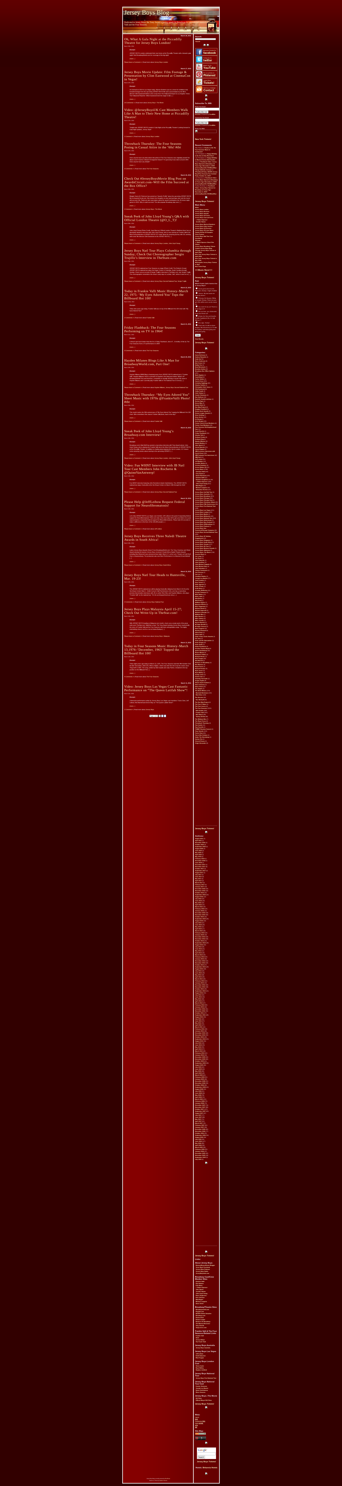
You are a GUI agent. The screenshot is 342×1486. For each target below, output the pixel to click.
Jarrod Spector (200, 447)
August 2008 (199, 1089)
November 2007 (200, 1107)
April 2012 (198, 1001)
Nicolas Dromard (200, 630)
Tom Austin (198, 725)
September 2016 (200, 894)
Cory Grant (199, 473)
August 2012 (199, 993)
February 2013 (200, 981)
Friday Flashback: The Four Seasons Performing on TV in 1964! (150, 329)
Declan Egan (199, 401)
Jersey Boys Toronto (202, 544)
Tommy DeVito (200, 716)
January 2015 (199, 935)
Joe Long (198, 556)
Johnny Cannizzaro (201, 570)
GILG (197, 1337)
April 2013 (198, 977)
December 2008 (200, 1081)
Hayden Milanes (159, 387)
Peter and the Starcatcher (203, 640)
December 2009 (200, 1057)
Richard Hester (200, 656)
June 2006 (198, 1141)
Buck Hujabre (199, 375)
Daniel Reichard (201, 475)
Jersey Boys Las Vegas (203, 510)
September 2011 (200, 1015)
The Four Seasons (153, 168)
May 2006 (198, 1143)
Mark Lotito (198, 596)
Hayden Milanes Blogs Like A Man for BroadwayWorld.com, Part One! (151, 362)
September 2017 (200, 870)
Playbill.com (200, 1311)
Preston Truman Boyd (202, 648)
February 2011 (199, 1029)
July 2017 (198, 874)
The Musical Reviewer (203, 1323)
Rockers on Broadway (202, 662)
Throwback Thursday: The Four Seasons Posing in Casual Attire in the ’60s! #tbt (152, 145)
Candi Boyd (199, 377)
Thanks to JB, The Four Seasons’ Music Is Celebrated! (205, 149)
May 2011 (198, 1023)
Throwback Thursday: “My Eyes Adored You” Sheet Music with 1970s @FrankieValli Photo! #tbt (157, 398)
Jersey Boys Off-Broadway (204, 524)
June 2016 (198, 900)
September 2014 (200, 943)
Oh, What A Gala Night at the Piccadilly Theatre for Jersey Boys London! (153, 41)
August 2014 (199, 945)
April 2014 (198, 953)
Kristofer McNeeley (201, 590)
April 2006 (198, 1145)
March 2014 (199, 955)
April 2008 (198, 1097)
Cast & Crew (199, 381)
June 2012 (198, 997)
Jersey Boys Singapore (202, 540)
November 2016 (200, 890)
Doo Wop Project (200, 407)
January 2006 (199, 1151)
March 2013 (199, 979)
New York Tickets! (203, 139)
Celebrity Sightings (201, 383)
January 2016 (199, 910)
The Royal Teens (200, 721)
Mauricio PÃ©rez (200, 604)
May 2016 (198, 902)
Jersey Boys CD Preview (203, 228)
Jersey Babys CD (200, 467)
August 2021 (199, 838)
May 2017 (198, 878)
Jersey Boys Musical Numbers (205, 224)
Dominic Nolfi (200, 477)
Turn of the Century (201, 735)
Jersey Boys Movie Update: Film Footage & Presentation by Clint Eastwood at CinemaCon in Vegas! (157, 75)
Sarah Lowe (199, 676)
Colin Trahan (199, 393)
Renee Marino (199, 652)
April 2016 (198, 904)
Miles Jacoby (199, 620)
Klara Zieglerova (201, 1295)
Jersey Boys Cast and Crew (204, 217)
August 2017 (199, 872)
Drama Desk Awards (201, 411)
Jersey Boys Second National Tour (165, 281)
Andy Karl (198, 359)
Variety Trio (198, 739)
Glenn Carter (200, 1366)
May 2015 (198, 926)
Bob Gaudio (199, 710)
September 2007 (200, 1111)
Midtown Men (199, 614)
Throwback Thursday (202, 723)
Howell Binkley (200, 443)
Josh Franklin (199, 580)
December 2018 (200, 860)
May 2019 (198, 856)
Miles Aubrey (199, 618)
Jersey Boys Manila (201, 514)
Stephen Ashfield (201, 1370)
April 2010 (198, 1049)
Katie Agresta (199, 584)
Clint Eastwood (200, 389)
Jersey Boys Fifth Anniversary (205, 504)
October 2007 (199, 1109)
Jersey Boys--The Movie (155, 102)
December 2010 (200, 1033)
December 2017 (200, 864)
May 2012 (198, 999)
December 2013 (200, 961)
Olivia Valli (198, 634)
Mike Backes (199, 616)
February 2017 (200, 884)
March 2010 (199, 1051)
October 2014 (199, 941)
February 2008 (200, 1101)
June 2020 (198, 850)
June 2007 (198, 1117)
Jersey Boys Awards (202, 213)
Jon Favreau (199, 572)
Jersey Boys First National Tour (205, 506)
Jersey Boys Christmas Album (205, 502)
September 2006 (200, 1135)
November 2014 (200, 939)
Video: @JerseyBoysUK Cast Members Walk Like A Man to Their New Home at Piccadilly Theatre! (156, 113)
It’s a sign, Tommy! (204, 323)
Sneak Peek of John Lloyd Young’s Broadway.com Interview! (149, 432)
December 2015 (200, 912)
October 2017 (199, 868)
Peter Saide (199, 644)
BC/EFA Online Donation (203, 1313)
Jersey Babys (200, 1339)
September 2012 (200, 991)
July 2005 (198, 1159)
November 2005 (200, 1155)
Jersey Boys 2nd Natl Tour (203, 492)
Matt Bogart (199, 485)
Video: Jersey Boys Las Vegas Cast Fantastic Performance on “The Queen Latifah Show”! (156, 688)
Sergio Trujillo (182, 281)
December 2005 (200, 1153)
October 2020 (199, 844)
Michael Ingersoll (200, 610)
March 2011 (199, 1027)
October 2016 (199, 892)
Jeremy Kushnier (200, 465)
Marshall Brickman (202, 693)
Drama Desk (200, 1317)
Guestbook (198, 238)
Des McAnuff (200, 699)
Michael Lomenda (201, 612)
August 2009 (199, 1065)
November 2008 (200, 1083)
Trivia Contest (199, 234)
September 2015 (200, 918)
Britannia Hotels (210, 1467)
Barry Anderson (200, 361)
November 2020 (200, 842)
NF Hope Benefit (200, 624)
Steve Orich (199, 686)
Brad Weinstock (200, 367)
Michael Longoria (201, 487)
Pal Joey (198, 638)
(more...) (132, 58)
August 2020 (199, 848)
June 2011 (198, 1021)
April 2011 (198, 1025)
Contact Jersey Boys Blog (203, 248)
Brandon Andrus (200, 369)
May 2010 (198, 1047)
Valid (199, 1423)
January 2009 (199, 1079)
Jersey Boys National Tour (155, 602)
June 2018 (198, 862)
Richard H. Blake (200, 654)
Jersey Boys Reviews (202, 211)
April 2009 (198, 1073)
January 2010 (199, 1055)
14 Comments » (129, 102)
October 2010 (199, 1037)
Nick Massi (199, 714)
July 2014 (198, 947)
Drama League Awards (202, 413)
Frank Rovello (199, 431)
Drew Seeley (199, 417)
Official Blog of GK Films (204, 1400)
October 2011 (199, 1013)
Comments (200, 1421)
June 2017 (198, 876)
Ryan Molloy (199, 672)
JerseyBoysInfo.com (202, 1273)
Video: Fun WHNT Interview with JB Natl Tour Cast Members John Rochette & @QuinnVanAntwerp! (154, 469)
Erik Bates (199, 1285)
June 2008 (198, 1093)
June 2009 (198, 1069)
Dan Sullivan (199, 397)
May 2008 (198, 1095)
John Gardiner (199, 562)
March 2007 (199, 1123)
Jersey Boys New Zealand (203, 522)
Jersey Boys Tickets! (204, 201)
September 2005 (200, 1157)
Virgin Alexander (200, 743)
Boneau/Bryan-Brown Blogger (205, 1265)
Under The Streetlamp (202, 737)
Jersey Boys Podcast (202, 526)
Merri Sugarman (200, 606)
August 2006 (199, 1137)
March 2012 (199, 1003)
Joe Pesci (198, 558)
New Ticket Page (200, 266)
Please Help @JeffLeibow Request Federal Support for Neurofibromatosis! (154, 503)
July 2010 (198, 1043)
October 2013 (199, 965)
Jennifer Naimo (201, 222)
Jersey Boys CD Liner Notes (204, 230)
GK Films (199, 1398)
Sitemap (197, 240)
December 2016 (200, 888)
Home (197, 207)
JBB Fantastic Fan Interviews (204, 455)
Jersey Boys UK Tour (202, 546)
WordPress (167, 1478)
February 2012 (200, 1005)
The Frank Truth (201, 1341)
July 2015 (198, 922)
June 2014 (198, 949)
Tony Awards (199, 731)
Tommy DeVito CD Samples (204, 232)
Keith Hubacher (201, 1355)
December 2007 (200, 1105)
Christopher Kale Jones (202, 387)
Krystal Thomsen (200, 592)
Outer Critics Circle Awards (204, 636)
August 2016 (199, 896)
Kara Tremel (199, 582)
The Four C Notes (200, 704)
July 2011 (198, 1019)
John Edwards (199, 560)
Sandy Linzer (199, 674)
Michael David (199, 608)
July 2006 (198, 1139)
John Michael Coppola (202, 564)
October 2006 (199, 1133)
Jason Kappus (199, 449)
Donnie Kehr (199, 405)
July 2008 (198, 1091)
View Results (199, 339)
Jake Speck (199, 445)
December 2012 (200, 985)
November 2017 (200, 866)
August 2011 (199, 1017)
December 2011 (200, 1009)
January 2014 (199, 959)
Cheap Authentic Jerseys (203, 170)
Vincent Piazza (200, 741)
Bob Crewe (198, 363)
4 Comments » (129, 676)
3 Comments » (129, 168)
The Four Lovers (200, 706)
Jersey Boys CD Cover (202, 215)
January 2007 (199, 1127)
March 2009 (199, 1075)
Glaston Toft (199, 435)
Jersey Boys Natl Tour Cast (204, 236)
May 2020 (198, 852)
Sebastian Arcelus (202, 489)
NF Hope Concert (200, 626)
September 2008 (200, 1087)
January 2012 (199, 1007)
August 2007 (199, 1113)
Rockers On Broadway (203, 1321)
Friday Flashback (200, 433)
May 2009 (198, 1071)
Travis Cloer (199, 733)
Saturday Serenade (201, 678)
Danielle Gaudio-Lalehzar (203, 399)
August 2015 (199, 920)
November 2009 (200, 1059)
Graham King (199, 439)
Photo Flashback (200, 646)
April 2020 (198, 854)
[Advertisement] (206, 785)
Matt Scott (198, 600)
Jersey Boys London (161, 62)
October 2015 (199, 916)
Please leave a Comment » (133, 62)
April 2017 (198, 880)
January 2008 (199, 1103)
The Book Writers (200, 690)
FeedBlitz (212, 114)
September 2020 (200, 846)
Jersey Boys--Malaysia (162, 636)
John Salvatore (200, 568)
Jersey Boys (150, 709)
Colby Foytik (199, 391)
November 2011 (200, 1011)
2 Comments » (129, 317)
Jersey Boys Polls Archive (204, 226)
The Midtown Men (200, 719)
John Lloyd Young (174, 243)
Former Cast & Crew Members (205, 423)
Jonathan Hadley (200, 576)
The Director (199, 697)
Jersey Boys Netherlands (203, 520)
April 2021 (198, 840)
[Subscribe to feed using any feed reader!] (206, 132)
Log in (197, 1417)
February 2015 (200, 933)
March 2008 (199, 1099)
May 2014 (198, 951)
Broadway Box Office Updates (205, 371)
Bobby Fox (198, 365)
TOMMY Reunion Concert (203, 729)
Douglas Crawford (201, 409)
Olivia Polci (199, 632)
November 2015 (200, 914)
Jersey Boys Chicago (202, 498)
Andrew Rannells (200, 357)
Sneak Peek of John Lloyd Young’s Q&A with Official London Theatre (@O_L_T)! (156, 218)
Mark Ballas (199, 594)
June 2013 (198, 973)
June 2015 (198, 924)
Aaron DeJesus (200, 355)
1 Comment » (128, 136)
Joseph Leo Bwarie (201, 578)
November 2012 (200, 987)
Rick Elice (199, 695)
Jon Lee (197, 574)
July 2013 (198, 971)
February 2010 (200, 1053)
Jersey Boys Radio (202, 1271)
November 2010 (200, 1035)
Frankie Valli (150, 317)
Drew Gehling (199, 415)
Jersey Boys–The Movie (203, 552)
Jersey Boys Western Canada (204, 548)
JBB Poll (198, 457)
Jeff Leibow (158, 529)
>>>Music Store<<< (203, 270)
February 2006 (200, 1149)
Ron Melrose (199, 664)
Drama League (200, 1319)
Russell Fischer (200, 668)
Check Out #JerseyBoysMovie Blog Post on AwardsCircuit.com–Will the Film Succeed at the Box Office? (156, 182)
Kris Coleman (200, 1297)
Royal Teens (199, 666)
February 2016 (200, 908)
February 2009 (200, 1077)
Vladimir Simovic (163, 1480)
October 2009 (199, 1061)
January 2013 (199, 983)
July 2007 (198, 1115)
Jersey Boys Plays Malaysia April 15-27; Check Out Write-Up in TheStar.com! (153, 611)
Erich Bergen (199, 421)
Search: (198, 37)
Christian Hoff (200, 471)
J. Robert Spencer (201, 220)
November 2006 (200, 1131)
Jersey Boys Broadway (202, 496)
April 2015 (198, 929)
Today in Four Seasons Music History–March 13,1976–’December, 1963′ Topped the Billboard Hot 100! (156, 649)
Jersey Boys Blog (146, 12)
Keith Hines (199, 588)
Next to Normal (200, 622)
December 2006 (200, 1129)
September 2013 (200, 967)
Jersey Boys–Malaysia (202, 550)
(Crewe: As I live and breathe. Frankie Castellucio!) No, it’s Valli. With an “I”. (205, 318)
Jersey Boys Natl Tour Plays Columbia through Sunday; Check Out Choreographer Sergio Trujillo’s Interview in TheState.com (157, 254)
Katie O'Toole (199, 586)
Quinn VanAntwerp (201, 650)
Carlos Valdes (199, 379)
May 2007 (198, 1119)
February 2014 (200, 957)
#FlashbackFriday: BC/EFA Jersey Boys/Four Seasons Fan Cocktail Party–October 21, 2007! (206, 174)
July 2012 (198, 995)
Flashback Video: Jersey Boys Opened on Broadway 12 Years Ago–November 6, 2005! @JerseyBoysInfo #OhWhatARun (205, 190)
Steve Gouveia (200, 684)
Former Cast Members (202, 425)
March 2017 (199, 882)
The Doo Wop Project (202, 702)
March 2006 (199, 1147)
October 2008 (199, 1085)
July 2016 (198, 898)
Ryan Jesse (199, 670)
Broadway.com (200, 1315)
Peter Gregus (199, 642)
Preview (197, 114)
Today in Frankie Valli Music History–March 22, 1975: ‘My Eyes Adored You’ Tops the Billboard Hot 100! (156, 294)
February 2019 (200, 858)
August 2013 (199, 969)
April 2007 (198, 1121)
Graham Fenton (200, 437)
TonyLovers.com (201, 1327)
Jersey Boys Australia (202, 494)
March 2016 (199, 906)
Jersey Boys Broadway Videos (205, 246)
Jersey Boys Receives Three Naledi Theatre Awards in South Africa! (155, 537)
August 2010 (199, 1041)
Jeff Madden (199, 461)
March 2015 (199, 931)
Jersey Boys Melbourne (203, 516)
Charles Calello (200, 385)
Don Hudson (200, 1283)
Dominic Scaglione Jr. (203, 479)
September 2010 (200, 1039)
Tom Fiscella (199, 727)
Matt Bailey (198, 598)
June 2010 (198, 1045)
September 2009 (200, 1063)
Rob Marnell (199, 660)
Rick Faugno (199, 658)
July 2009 (198, 1067)
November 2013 (200, 963)
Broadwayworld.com (202, 1309)
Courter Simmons (200, 395)
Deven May (198, 403)
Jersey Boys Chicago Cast (203, 500)
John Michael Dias (201, 566)
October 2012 (199, 989)
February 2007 (200, 1125)
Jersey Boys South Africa (162, 565)
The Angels (198, 688)
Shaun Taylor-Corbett (202, 682)
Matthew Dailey (200, 602)
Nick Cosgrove (200, 628)
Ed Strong (198, 419)
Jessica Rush (199, 554)
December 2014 (200, 937)
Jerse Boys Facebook (203, 1267)
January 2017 (199, 886)
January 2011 (199, 1031)
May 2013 (198, 975)
